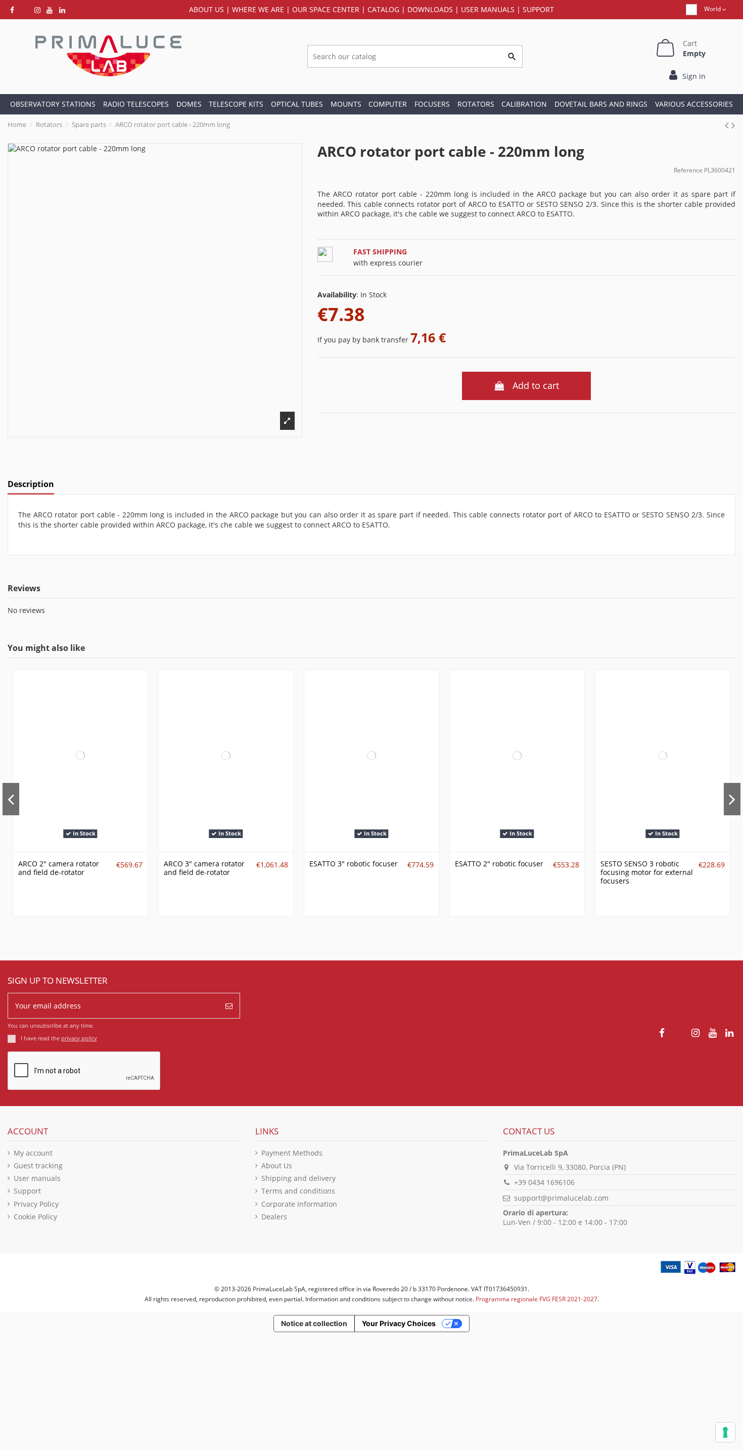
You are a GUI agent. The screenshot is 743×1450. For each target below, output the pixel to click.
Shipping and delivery (298, 1178)
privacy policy (79, 1038)
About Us (276, 1165)
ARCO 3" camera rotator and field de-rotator (204, 868)
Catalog (383, 9)
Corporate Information (299, 1204)
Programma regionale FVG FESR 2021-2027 (536, 1299)
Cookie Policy (35, 1216)
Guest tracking (38, 1165)
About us (206, 9)
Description (31, 484)
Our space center (325, 9)
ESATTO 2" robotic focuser (499, 863)
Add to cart (536, 385)
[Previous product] (728, 125)
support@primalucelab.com (561, 1198)
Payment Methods (291, 1153)
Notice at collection (314, 1323)
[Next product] (733, 125)
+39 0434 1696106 (544, 1182)
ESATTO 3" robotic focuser (353, 863)
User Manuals (488, 9)
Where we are (258, 9)
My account (33, 1153)
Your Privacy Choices (399, 1323)
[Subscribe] (229, 1005)
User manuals (37, 1178)
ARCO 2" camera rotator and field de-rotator (58, 868)
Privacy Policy (36, 1204)
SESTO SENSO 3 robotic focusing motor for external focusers (646, 872)
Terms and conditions (298, 1191)
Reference (688, 170)
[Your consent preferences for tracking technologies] (725, 1432)
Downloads (430, 9)
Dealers (274, 1216)
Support (538, 9)
